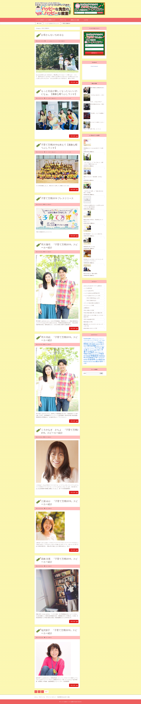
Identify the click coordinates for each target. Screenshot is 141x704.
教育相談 (86, 359)
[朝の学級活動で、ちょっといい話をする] (88, 228)
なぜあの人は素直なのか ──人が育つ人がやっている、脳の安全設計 (94, 206)
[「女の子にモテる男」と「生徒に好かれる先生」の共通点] (88, 185)
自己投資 (89, 361)
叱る (88, 348)
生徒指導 (91, 359)
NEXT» (46, 691)
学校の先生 (88, 354)
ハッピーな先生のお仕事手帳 (92, 293)
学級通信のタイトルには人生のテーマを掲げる (93, 149)
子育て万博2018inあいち (93, 298)
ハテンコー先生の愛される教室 (92, 303)
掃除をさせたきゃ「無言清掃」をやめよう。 (93, 177)
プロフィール (63, 20)
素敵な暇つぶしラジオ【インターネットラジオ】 (61, 98)
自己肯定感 (93, 361)
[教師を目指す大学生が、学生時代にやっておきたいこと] (88, 214)
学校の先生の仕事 (95, 354)
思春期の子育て (93, 357)
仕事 (89, 344)
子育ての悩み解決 (89, 319)
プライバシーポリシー (51, 697)
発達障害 (96, 359)
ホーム (36, 697)
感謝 (102, 357)
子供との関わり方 (89, 310)
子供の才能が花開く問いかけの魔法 (93, 312)
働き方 (102, 344)
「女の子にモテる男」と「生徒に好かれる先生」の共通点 (93, 191)
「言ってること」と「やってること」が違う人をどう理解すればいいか (93, 163)
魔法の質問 (99, 361)
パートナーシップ (89, 305)
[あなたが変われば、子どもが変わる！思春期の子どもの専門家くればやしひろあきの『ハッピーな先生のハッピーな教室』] (53, 2)
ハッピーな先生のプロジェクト (52, 23)
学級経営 (94, 356)
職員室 (101, 359)
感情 (100, 357)
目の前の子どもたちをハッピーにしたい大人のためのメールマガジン (90, 7)
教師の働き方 (88, 321)
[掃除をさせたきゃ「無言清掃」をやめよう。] (88, 171)
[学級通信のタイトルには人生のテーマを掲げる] (88, 142)
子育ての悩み (93, 351)
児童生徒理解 (91, 346)
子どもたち (91, 348)
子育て (99, 350)
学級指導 (87, 356)
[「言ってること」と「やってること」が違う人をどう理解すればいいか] (88, 157)
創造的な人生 (98, 346)
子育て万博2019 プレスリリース (57, 198)
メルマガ (86, 20)
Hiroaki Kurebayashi (94, 66)
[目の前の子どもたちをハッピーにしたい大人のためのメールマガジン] (88, 253)
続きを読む (73, 82)
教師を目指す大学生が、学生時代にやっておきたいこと (93, 220)
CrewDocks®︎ (87, 338)
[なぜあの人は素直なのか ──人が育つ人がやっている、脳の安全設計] (88, 200)
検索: (85, 373)
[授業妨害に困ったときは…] (88, 241)
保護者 (93, 344)
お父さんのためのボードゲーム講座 (93, 285)
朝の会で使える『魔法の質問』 (91, 273)
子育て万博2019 (61, 41)
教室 (103, 357)
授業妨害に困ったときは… (90, 246)
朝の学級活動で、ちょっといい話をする (93, 233)
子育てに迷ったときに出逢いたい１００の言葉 (93, 316)
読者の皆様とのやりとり (90, 328)
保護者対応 (97, 344)
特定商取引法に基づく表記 (63, 697)
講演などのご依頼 (75, 20)
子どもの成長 (92, 350)
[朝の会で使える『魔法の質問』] (88, 268)
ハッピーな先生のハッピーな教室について (45, 20)
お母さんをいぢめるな (52, 35)
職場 (86, 361)
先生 (85, 346)
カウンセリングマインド (99, 338)
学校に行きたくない (99, 352)
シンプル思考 (88, 288)
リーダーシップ (93, 342)
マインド (98, 340)
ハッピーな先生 (88, 290)
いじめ (92, 338)
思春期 (86, 357)
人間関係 (86, 307)
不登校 (100, 342)
